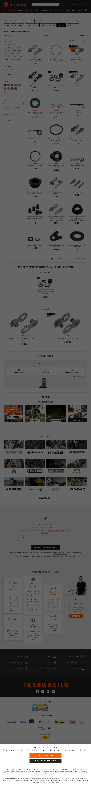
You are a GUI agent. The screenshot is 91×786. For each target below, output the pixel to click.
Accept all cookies (44, 755)
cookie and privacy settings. (72, 750)
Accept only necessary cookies (45, 761)
